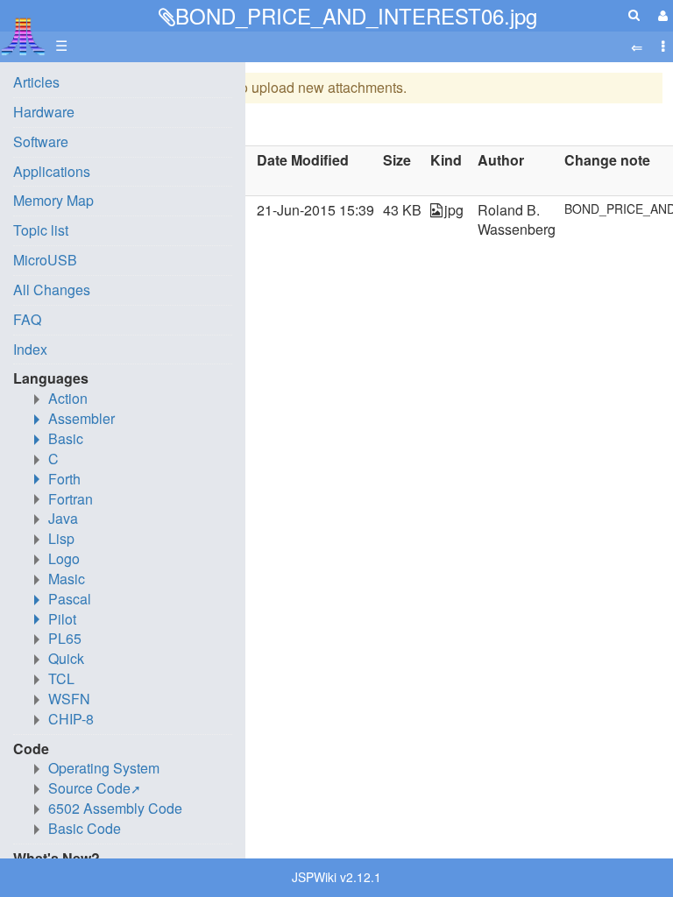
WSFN (69, 699)
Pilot (62, 619)
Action (68, 398)
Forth (64, 479)
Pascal (69, 599)
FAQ (27, 319)
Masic (66, 579)
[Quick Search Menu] (634, 14)
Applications (51, 171)
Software (40, 141)
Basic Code (84, 828)
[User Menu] (660, 15)
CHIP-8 (71, 719)
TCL (61, 678)
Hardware (43, 112)
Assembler (81, 418)
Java (63, 518)
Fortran (70, 499)
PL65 (64, 638)
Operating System (103, 768)
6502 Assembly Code (115, 808)
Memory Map (53, 200)
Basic (65, 438)
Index (30, 349)
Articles (36, 82)
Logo (64, 558)
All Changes (51, 289)
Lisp (61, 538)
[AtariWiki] (23, 31)
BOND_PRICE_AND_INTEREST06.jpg (356, 15)
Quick (66, 658)
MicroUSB (45, 260)
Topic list (40, 230)
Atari (23, 36)
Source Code (89, 788)
